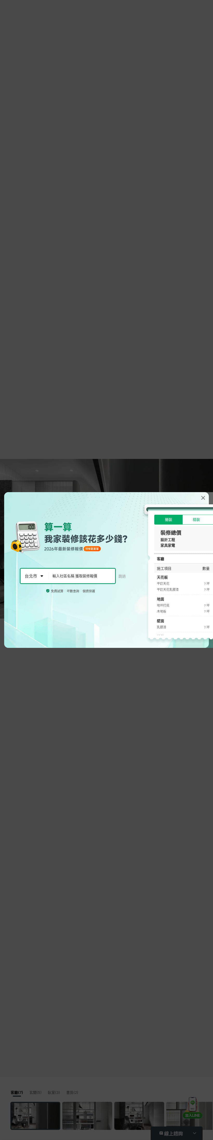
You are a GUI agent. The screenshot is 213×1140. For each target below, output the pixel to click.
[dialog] (106, 570)
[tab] (168, 520)
